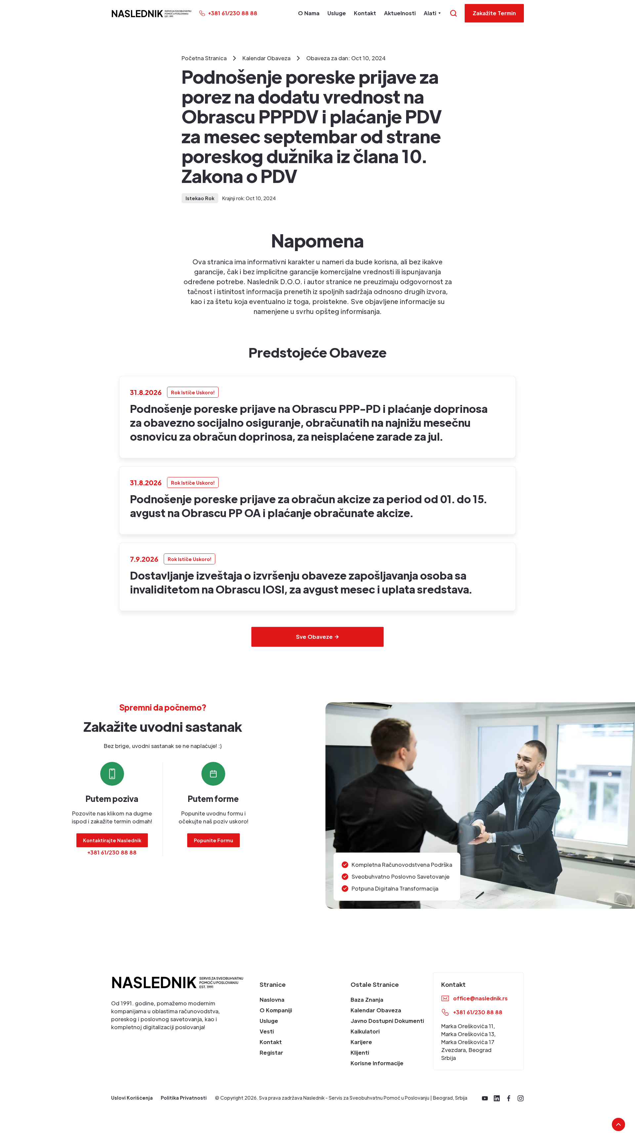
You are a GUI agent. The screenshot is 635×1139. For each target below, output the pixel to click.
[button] (433, 13)
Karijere (361, 1041)
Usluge (336, 13)
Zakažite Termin (494, 13)
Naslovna (272, 999)
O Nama (308, 13)
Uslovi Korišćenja (132, 1098)
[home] (151, 13)
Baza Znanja (367, 999)
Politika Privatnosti (184, 1098)
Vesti (267, 1031)
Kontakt (365, 13)
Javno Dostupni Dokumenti (387, 1020)
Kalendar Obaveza (376, 1010)
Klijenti (360, 1052)
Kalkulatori (365, 1031)
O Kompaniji (276, 1010)
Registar (271, 1052)
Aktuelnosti (400, 13)
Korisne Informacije (377, 1063)
